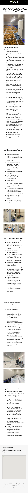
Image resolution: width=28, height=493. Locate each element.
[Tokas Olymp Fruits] (14, 2)
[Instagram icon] (14, 487)
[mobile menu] (26, 2)
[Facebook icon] (13, 487)
